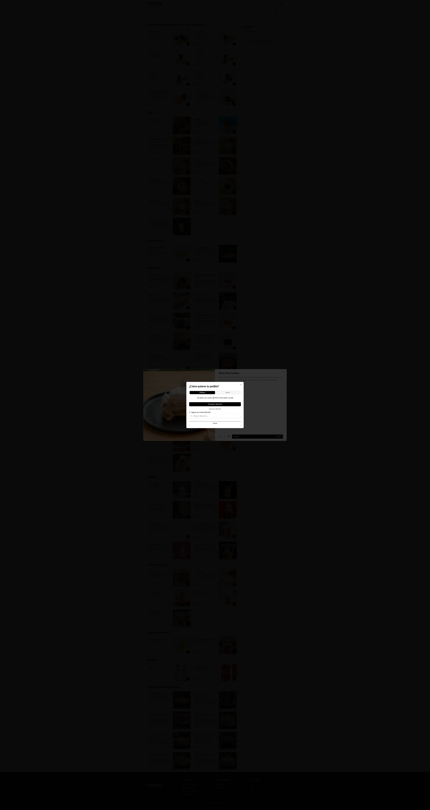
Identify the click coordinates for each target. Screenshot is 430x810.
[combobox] (216, 416)
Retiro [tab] (228, 392)
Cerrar (215, 423)
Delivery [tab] (202, 392)
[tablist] (215, 393)
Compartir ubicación (215, 404)
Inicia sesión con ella (226, 398)
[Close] (241, 385)
